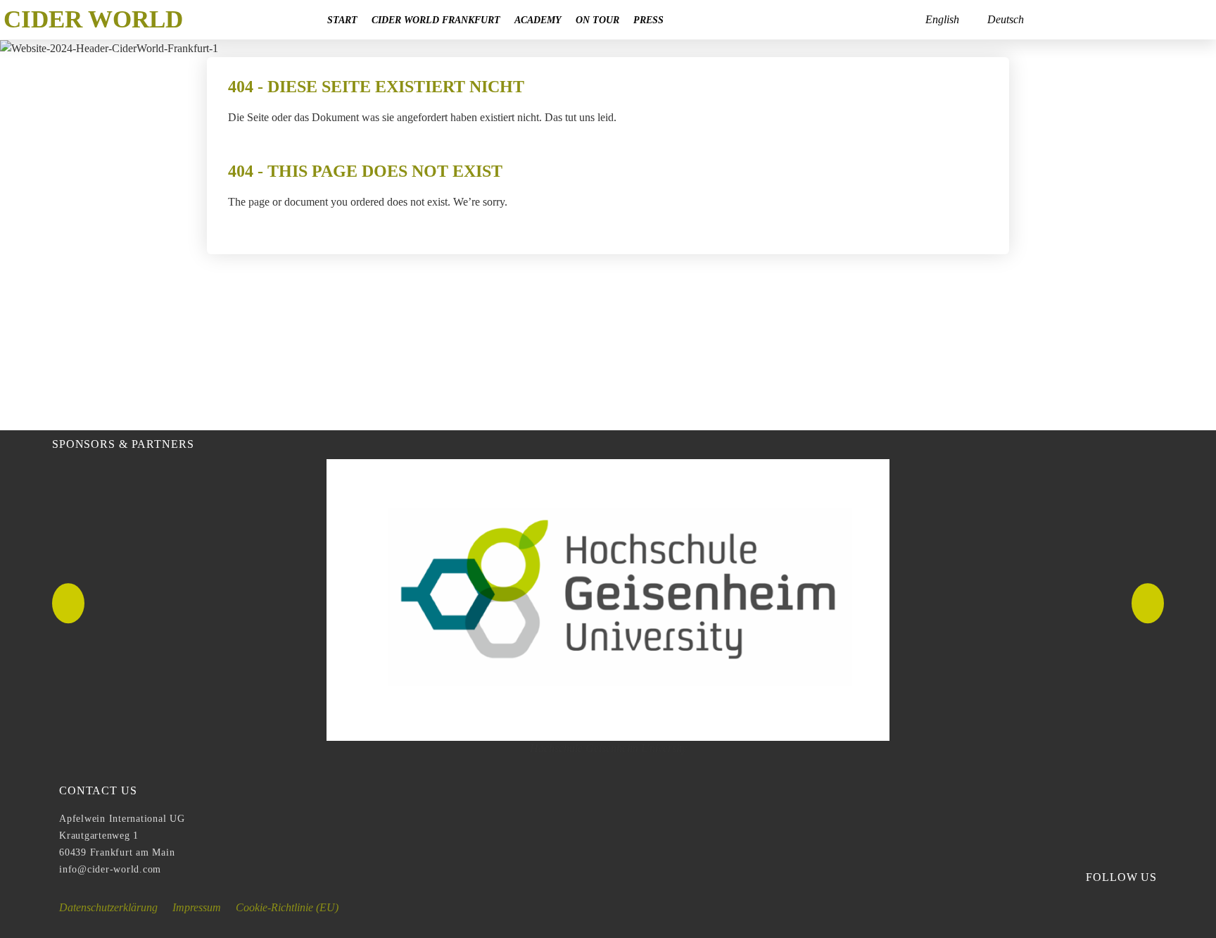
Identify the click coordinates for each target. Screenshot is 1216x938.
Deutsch (1005, 19)
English (942, 19)
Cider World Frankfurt (436, 19)
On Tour (597, 19)
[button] (68, 603)
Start (342, 19)
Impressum (196, 907)
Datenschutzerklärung (108, 907)
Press (648, 19)
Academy (538, 19)
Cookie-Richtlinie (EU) (287, 907)
